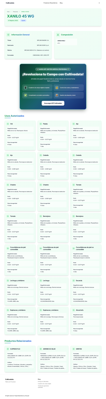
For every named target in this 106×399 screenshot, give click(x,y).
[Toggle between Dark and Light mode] (99, 2)
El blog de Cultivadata (43, 381)
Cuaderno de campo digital (44, 383)
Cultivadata (9, 379)
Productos (15, 11)
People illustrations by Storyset (21, 395)
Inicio (8, 11)
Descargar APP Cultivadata (53, 103)
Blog (61, 3)
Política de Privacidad (10, 381)
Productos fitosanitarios (50, 3)
